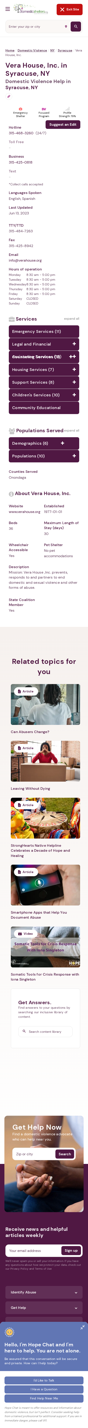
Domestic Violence (32, 50)
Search (65, 1153)
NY (52, 50)
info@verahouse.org (25, 260)
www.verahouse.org (24, 511)
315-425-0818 (20, 162)
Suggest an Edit (62, 124)
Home (9, 50)
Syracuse (65, 50)
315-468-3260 (21, 133)
